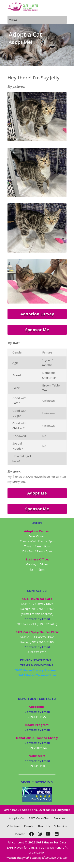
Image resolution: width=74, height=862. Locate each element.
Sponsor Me (37, 329)
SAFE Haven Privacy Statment (37, 670)
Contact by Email (37, 712)
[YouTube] (48, 834)
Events (29, 826)
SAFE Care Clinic (39, 818)
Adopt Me (37, 493)
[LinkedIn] (56, 834)
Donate (20, 834)
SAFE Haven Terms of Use (37, 675)
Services (59, 818)
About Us (43, 826)
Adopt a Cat (17, 818)
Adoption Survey (37, 314)
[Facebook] (31, 834)
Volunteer (13, 826)
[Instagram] (40, 834)
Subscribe (60, 826)
